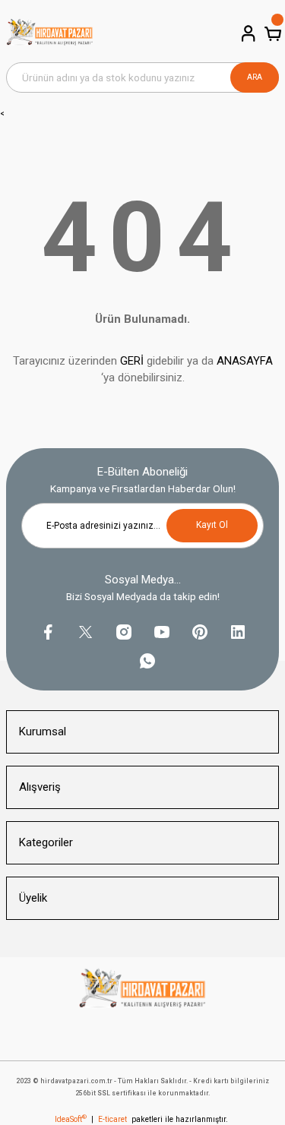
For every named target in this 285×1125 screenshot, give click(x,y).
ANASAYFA (245, 361)
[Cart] (271, 33)
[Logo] (49, 34)
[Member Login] (247, 33)
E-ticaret (112, 1119)
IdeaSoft (71, 1119)
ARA (254, 77)
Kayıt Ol (212, 525)
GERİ (132, 361)
